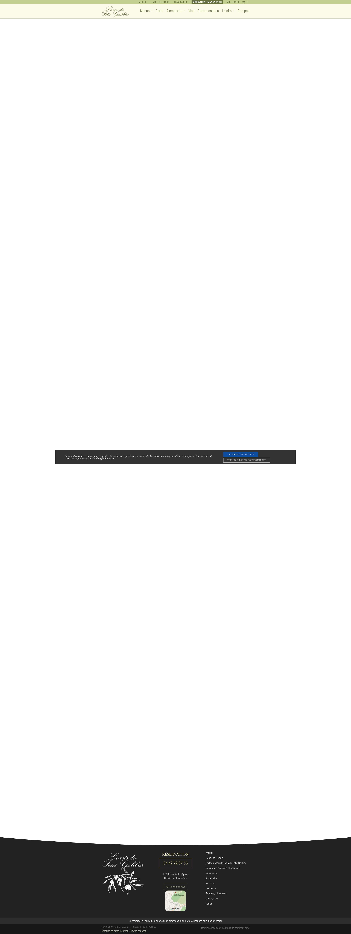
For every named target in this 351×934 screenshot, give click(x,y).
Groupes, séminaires (216, 893)
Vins (191, 11)
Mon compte (233, 2)
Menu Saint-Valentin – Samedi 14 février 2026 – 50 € (232, 34)
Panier (209, 904)
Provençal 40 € (232, 89)
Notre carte (212, 873)
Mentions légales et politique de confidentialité (225, 928)
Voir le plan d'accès (175, 886)
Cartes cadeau (208, 11)
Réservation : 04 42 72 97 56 (207, 2)
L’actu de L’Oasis (160, 2)
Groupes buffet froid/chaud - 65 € (232, 135)
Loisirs (227, 11)
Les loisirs (211, 888)
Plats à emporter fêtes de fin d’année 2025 (233, 46)
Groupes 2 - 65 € (233, 125)
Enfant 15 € (233, 107)
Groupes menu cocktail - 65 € (232, 145)
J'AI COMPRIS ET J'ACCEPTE (240, 454)
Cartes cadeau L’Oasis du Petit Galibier (226, 863)
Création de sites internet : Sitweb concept (123, 931)
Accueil (142, 2)
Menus (145, 11)
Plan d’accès (180, 2)
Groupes (243, 11)
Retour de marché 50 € (233, 98)
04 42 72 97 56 (175, 863)
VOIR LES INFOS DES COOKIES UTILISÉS (246, 460)
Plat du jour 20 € (232, 80)
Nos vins (210, 883)
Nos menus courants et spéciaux (223, 868)
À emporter (175, 11)
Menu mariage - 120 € (232, 152)
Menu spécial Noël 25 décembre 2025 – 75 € (233, 59)
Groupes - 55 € (232, 116)
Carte (159, 11)
